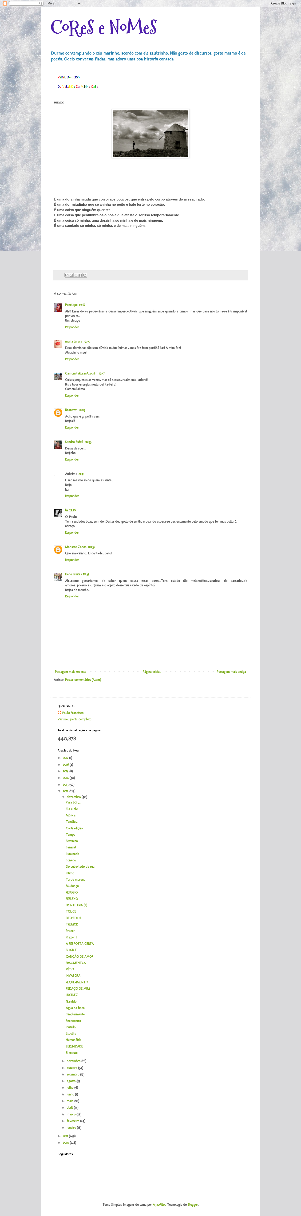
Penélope (71, 305)
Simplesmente (75, 1014)
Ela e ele (72, 809)
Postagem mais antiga (231, 672)
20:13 (82, 410)
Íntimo (70, 873)
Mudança (72, 886)
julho (70, 1088)
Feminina (72, 841)
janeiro (72, 1127)
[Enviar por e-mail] (66, 275)
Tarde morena (75, 880)
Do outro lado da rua (80, 867)
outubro (72, 1068)
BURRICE (71, 950)
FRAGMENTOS (76, 963)
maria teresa (73, 341)
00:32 (91, 547)
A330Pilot (159, 1205)
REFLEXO (72, 899)
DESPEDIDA (74, 918)
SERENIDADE (74, 1046)
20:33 (88, 442)
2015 (66, 771)
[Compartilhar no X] (75, 275)
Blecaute (72, 1053)
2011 (66, 1136)
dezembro (74, 797)
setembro (73, 1074)
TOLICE (71, 911)
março (71, 1114)
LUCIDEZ (72, 995)
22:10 (72, 510)
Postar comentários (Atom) (83, 680)
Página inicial (152, 672)
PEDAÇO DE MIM (78, 989)
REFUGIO (72, 892)
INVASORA (73, 976)
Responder (72, 327)
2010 (66, 1143)
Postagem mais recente (70, 672)
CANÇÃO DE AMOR (79, 957)
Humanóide (73, 1040)
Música (70, 815)
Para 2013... (73, 802)
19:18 (82, 305)
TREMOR (72, 924)
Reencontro (73, 1021)
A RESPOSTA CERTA (80, 944)
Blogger (193, 1205)
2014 (66, 778)
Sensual (71, 847)
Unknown (71, 410)
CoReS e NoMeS (104, 28)
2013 (66, 785)
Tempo (70, 835)
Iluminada (72, 854)
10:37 (86, 574)
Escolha (71, 1033)
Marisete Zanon (76, 547)
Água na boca (75, 1008)
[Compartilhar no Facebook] (80, 275)
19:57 (102, 373)
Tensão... (72, 822)
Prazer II (71, 937)
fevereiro (73, 1121)
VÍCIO (70, 969)
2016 (66, 765)
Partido (70, 1027)
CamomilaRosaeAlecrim (81, 373)
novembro (74, 1061)
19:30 (86, 341)
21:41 (81, 474)
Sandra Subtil (74, 442)
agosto (71, 1081)
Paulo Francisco (72, 713)
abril (70, 1108)
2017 (66, 758)
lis (66, 510)
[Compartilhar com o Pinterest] (84, 275)
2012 (66, 791)
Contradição (74, 828)
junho (71, 1094)
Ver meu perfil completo (74, 719)
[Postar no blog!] (71, 275)
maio (70, 1101)
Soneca (71, 860)
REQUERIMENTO (77, 982)
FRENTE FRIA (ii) (76, 905)
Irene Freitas (73, 574)
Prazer (70, 931)
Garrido (71, 1001)
